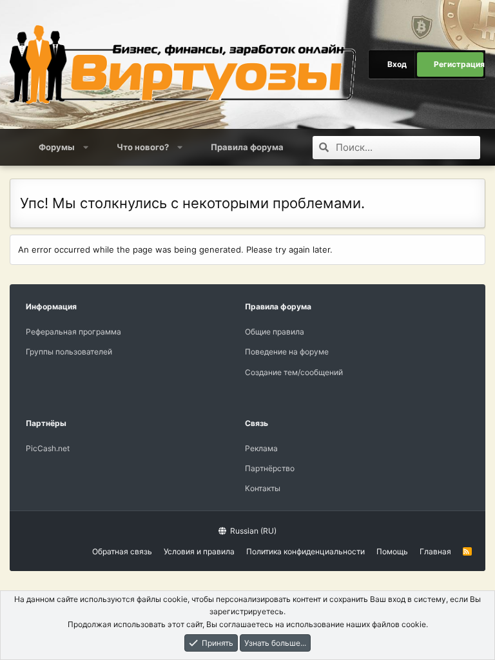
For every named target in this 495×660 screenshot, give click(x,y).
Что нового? (143, 147)
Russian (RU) (252, 531)
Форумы (57, 147)
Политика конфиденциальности (305, 551)
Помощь (392, 551)
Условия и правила (199, 551)
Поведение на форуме (287, 351)
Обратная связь (122, 551)
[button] (86, 147)
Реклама (261, 448)
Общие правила (274, 331)
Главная (435, 551)
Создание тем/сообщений (294, 372)
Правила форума (247, 147)
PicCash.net (48, 448)
